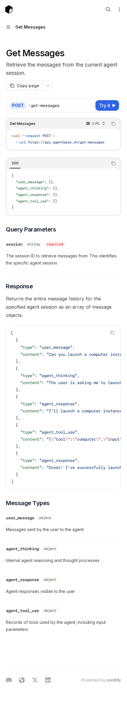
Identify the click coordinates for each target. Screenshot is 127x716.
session (14, 244)
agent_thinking (22, 548)
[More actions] (119, 9)
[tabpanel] (63, 191)
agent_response (22, 579)
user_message (20, 517)
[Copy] (88, 105)
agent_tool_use (22, 610)
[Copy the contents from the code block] (113, 124)
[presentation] (63, 407)
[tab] (15, 163)
